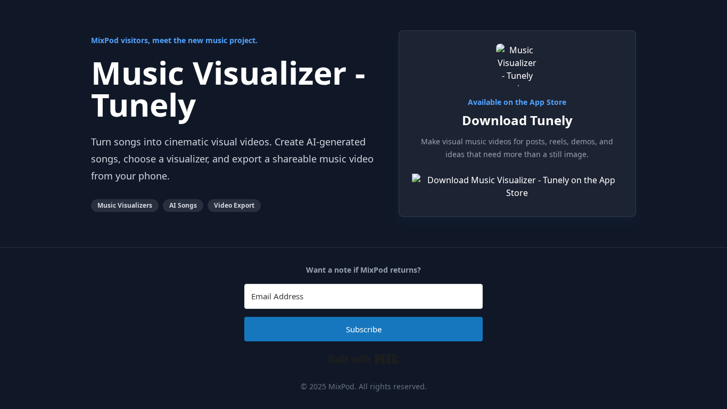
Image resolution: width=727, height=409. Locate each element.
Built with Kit (363, 359)
